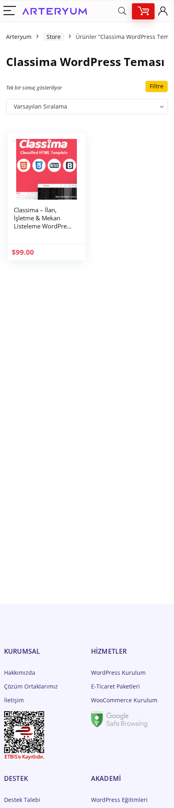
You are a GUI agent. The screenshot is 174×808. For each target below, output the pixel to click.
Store (54, 37)
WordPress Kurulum (118, 672)
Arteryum (19, 37)
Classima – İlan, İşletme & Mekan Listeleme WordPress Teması (43, 222)
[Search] (122, 11)
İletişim (14, 700)
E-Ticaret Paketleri (115, 686)
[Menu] (9, 11)
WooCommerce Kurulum (124, 700)
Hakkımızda (19, 672)
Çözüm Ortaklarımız (31, 686)
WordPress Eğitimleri (119, 800)
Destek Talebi (22, 800)
